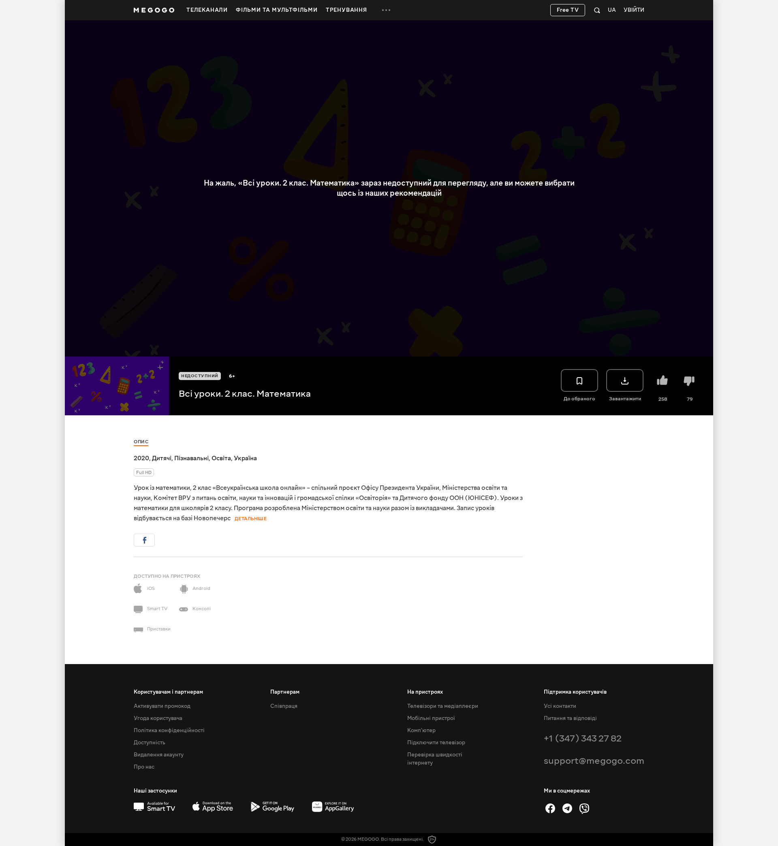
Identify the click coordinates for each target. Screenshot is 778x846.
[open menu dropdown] (386, 10)
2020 (141, 458)
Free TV (568, 10)
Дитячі (161, 458)
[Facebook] (550, 808)
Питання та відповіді (570, 718)
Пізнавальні (191, 458)
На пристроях (425, 692)
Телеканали (207, 10)
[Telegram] (567, 808)
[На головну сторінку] (154, 10)
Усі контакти (560, 706)
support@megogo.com (594, 760)
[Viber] (584, 808)
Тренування (346, 10)
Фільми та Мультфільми (277, 10)
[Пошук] (597, 10)
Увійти (634, 10)
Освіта (221, 458)
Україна (245, 458)
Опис (141, 442)
